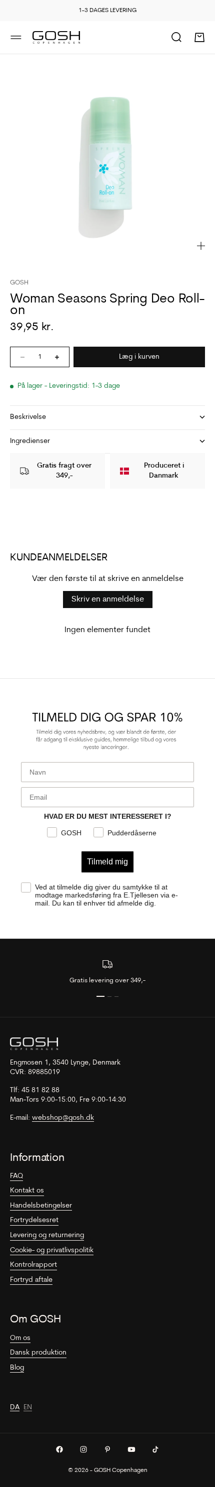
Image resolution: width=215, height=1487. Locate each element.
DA (15, 1407)
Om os (20, 1338)
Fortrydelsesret (34, 1220)
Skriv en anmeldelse (108, 600)
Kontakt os (27, 1191)
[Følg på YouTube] (132, 1449)
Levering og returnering (47, 1235)
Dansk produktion (38, 1353)
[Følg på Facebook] (60, 1449)
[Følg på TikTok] (156, 1449)
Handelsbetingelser (41, 1206)
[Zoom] (201, 246)
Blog (17, 1368)
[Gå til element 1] (100, 996)
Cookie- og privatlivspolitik (52, 1250)
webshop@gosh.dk (63, 1118)
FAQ (16, 1176)
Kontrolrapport (33, 1265)
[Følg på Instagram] (84, 1449)
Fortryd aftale (31, 1280)
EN (28, 1407)
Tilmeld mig (107, 861)
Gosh (19, 282)
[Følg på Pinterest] (108, 1449)
